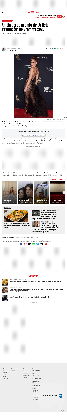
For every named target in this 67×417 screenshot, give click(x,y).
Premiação (35, 237)
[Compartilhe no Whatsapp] (55, 49)
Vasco (25, 377)
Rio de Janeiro (5, 371)
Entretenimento (16, 369)
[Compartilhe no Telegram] (57, 49)
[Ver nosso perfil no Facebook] (21, 244)
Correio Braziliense (35, 394)
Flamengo (26, 373)
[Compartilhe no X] (54, 49)
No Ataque (35, 397)
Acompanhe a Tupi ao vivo (36, 369)
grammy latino (25, 237)
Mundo (5, 376)
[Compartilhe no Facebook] (52, 49)
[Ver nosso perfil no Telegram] (37, 244)
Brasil (4, 374)
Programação (36, 375)
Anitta (18, 237)
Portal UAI (35, 399)
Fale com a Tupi (35, 381)
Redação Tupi (12, 50)
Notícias (5, 369)
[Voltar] (3, 192)
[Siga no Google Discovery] (62, 49)
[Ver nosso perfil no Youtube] (46, 244)
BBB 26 (13, 371)
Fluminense (26, 375)
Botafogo (26, 371)
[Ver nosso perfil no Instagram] (25, 244)
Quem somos (36, 385)
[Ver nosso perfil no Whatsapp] (33, 244)
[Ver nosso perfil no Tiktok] (41, 244)
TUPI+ (34, 373)
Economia (5, 378)
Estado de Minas (35, 391)
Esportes (26, 369)
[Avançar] (64, 192)
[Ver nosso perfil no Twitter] (29, 244)
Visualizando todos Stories (57, 179)
